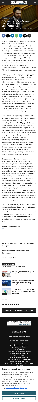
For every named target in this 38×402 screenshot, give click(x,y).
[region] (19, 384)
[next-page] (6, 298)
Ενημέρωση (4, 18)
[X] (8, 36)
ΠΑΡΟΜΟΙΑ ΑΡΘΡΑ (8, 264)
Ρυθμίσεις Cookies (19, 398)
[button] (3, 2)
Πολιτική (11, 18)
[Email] (25, 36)
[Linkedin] (12, 36)
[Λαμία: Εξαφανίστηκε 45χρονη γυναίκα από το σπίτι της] (6, 274)
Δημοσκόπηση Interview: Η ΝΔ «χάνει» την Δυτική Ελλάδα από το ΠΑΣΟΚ (23, 292)
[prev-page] (3, 298)
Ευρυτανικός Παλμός (9, 28)
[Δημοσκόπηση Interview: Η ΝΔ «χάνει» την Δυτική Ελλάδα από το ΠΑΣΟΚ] (6, 291)
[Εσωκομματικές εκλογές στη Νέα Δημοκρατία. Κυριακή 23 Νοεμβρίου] (6, 283)
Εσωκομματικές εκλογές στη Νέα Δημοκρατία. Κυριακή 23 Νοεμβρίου (23, 283)
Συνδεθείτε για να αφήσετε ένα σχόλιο (19, 310)
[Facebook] (4, 36)
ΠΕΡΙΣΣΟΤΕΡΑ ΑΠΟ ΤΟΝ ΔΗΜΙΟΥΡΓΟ (14, 267)
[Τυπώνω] (29, 36)
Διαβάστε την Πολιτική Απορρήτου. (16, 388)
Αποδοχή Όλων (19, 393)
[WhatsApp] (16, 36)
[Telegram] (21, 36)
